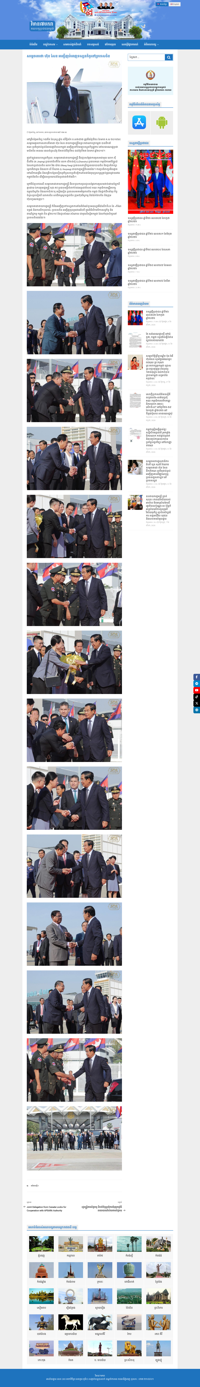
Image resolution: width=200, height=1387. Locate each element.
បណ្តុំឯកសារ (49, 44)
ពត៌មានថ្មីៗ (35, 1185)
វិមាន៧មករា (42, 24)
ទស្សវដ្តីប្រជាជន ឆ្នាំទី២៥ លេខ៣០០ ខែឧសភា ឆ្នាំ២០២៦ (149, 251)
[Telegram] (196, 683)
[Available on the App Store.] (139, 123)
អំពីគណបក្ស (150, 44)
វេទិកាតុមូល (110, 44)
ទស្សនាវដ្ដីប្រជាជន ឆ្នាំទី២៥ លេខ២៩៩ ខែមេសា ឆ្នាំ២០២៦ (150, 267)
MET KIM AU (62, 132)
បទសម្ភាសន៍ (93, 44)
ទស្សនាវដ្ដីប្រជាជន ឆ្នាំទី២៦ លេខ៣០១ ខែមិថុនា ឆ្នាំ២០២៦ (150, 235)
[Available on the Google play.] (162, 123)
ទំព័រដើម (33, 44)
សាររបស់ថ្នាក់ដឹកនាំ (72, 44)
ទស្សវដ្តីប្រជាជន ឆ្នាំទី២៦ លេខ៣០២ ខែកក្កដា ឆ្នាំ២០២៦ (149, 220)
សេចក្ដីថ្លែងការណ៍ (130, 44)
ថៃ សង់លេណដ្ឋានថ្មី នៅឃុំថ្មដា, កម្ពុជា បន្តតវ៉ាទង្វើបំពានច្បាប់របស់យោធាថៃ (159, 337)
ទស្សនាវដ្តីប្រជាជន (139, 143)
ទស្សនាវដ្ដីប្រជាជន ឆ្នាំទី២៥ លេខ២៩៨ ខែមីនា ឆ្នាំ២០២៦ (149, 282)
